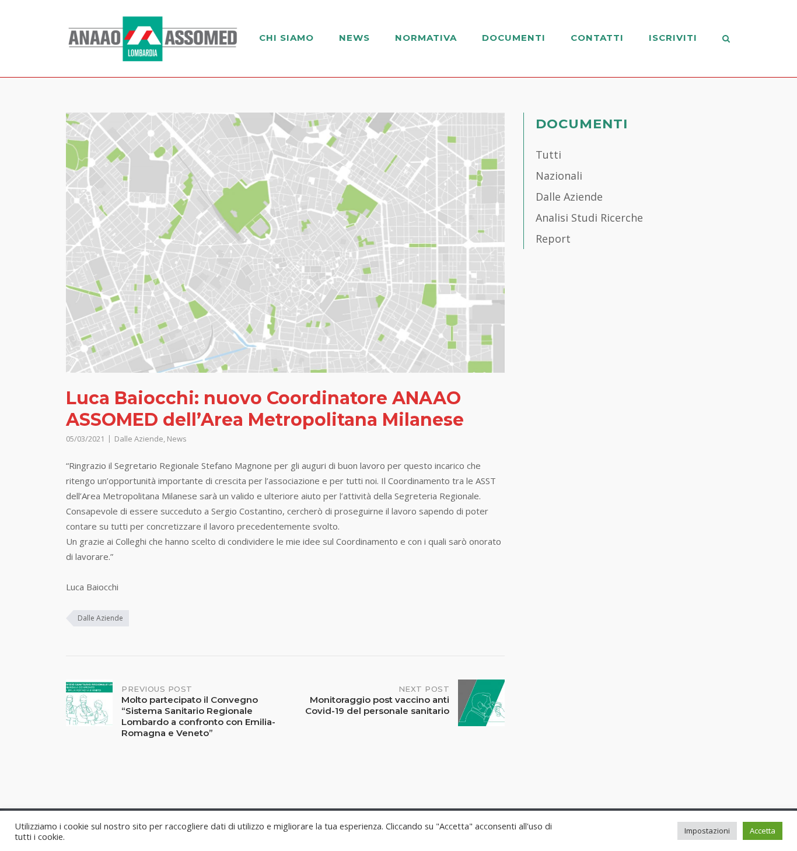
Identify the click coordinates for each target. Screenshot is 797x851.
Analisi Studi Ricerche (589, 218)
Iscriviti (673, 37)
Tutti (548, 155)
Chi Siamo (286, 37)
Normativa (426, 37)
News (354, 37)
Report (553, 239)
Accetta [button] (762, 830)
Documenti (514, 37)
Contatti (597, 37)
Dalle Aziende (138, 438)
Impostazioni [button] (707, 830)
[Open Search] (726, 39)
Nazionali (559, 176)
